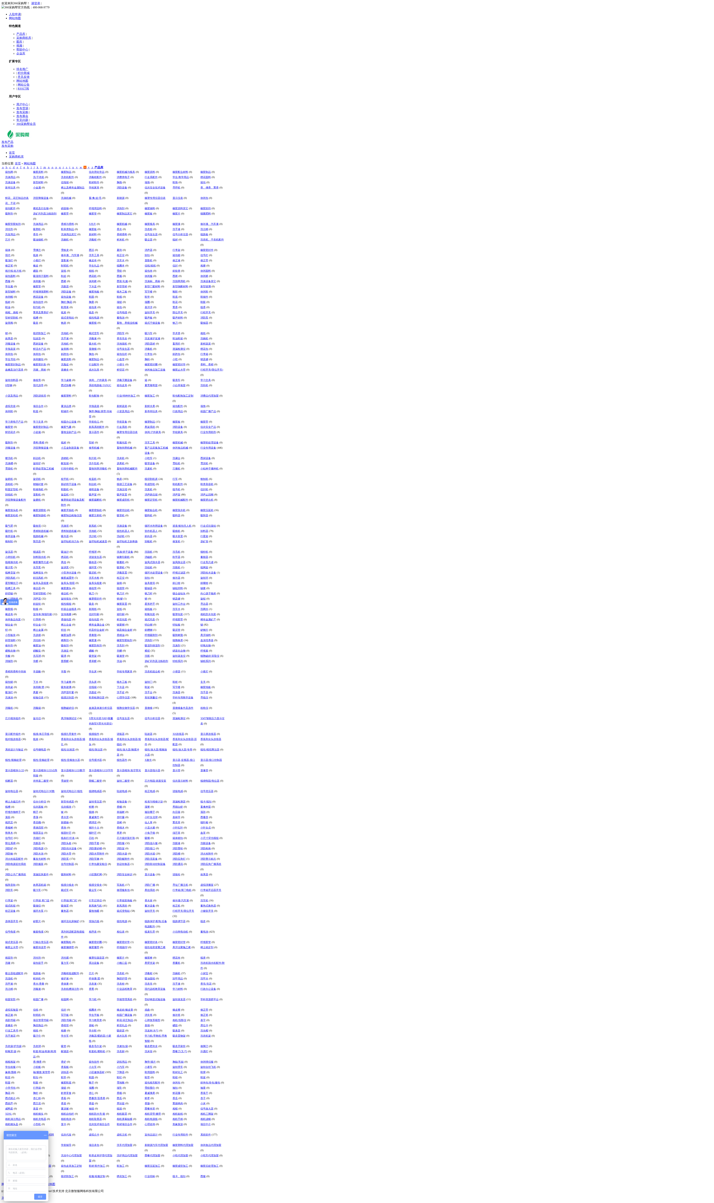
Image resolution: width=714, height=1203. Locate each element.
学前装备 (122, 421)
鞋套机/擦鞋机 (97, 1051)
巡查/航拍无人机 (182, 525)
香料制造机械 (69, 531)
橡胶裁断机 (95, 499)
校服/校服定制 (97, 1176)
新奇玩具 (10, 187)
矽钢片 (204, 630)
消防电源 (38, 848)
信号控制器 (67, 864)
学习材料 (178, 989)
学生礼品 (94, 265)
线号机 (176, 489)
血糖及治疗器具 (14, 369)
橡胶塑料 (66, 395)
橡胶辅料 (150, 208)
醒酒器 (65, 1051)
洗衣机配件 (67, 177)
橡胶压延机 (206, 510)
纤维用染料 (95, 208)
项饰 (147, 182)
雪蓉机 (9, 468)
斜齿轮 (37, 604)
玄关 (203, 682)
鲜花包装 (122, 619)
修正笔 (9, 265)
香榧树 (9, 827)
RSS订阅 (23, 88)
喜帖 (91, 1025)
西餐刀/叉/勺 (180, 1051)
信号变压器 (206, 791)
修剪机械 (94, 447)
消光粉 (37, 640)
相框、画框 (11, 312)
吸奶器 (121, 1030)
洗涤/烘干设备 (125, 551)
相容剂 (9, 957)
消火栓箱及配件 (14, 859)
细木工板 (122, 291)
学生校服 (10, 1067)
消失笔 (148, 1015)
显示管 (176, 770)
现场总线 (94, 921)
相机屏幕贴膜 (124, 1119)
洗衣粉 (148, 229)
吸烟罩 (65, 905)
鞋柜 (175, 682)
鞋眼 (203, 302)
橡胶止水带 (179, 369)
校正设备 (10, 911)
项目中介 (205, 1124)
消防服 (121, 843)
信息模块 (66, 806)
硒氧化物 (10, 650)
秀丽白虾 (178, 806)
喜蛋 (35, 1108)
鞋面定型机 (11, 489)
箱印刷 (121, 614)
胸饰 (119, 182)
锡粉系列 (205, 661)
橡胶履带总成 (41, 562)
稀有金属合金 (96, 624)
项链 (119, 302)
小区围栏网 (95, 874)
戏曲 (147, 1009)
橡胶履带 (94, 947)
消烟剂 (9, 661)
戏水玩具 (94, 369)
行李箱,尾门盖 (41, 900)
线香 (203, 307)
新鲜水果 (150, 406)
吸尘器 (148, 239)
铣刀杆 (148, 593)
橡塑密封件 (95, 598)
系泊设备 (94, 963)
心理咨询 (150, 1124)
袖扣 (175, 1087)
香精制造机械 (41, 531)
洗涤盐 (65, 650)
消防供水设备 (69, 848)
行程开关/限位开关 (183, 911)
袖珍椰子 (150, 812)
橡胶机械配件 (180, 499)
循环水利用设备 (154, 525)
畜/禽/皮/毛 (95, 198)
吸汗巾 (37, 1035)
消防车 (121, 333)
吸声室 (93, 494)
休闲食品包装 (13, 619)
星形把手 (150, 604)
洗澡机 (9, 978)
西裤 (175, 276)
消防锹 (9, 853)
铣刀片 (121, 593)
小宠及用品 (11, 395)
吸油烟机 (38, 239)
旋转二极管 (123, 780)
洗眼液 (176, 843)
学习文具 (205, 380)
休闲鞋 (204, 291)
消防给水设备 (208, 572)
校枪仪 (204, 708)
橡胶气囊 (66, 427)
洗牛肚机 (94, 463)
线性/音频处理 (41, 760)
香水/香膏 (38, 983)
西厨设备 (38, 343)
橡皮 (35, 265)
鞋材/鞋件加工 (97, 1166)
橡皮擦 (176, 1009)
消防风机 (10, 578)
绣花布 (176, 957)
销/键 (120, 598)
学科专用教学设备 (183, 697)
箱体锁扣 (178, 838)
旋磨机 (37, 499)
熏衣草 (176, 822)
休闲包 (204, 198)
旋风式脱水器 (152, 562)
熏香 (175, 307)
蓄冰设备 (150, 905)
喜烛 (147, 1025)
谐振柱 (176, 874)
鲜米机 (121, 239)
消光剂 (9, 229)
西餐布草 (150, 1108)
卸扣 (147, 255)
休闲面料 (205, 270)
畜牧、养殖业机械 (127, 323)
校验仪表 (38, 697)
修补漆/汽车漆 (181, 900)
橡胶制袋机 (39, 515)
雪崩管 (65, 780)
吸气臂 (9, 525)
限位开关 (178, 312)
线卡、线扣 (179, 1176)
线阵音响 (10, 885)
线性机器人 (123, 531)
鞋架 (147, 687)
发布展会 (22, 116)
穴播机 (176, 468)
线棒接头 (38, 572)
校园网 (65, 999)
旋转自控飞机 (208, 1067)
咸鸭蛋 (9, 1108)
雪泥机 (204, 463)
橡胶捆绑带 (67, 947)
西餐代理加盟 (152, 1155)
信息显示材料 (180, 780)
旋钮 (203, 598)
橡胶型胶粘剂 (13, 224)
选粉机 (9, 484)
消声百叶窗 (67, 692)
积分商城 (24, 73)
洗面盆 (93, 692)
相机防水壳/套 (97, 1113)
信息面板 (38, 806)
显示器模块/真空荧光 (129, 770)
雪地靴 (121, 1082)
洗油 (119, 661)
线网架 (204, 567)
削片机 (93, 458)
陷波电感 (122, 791)
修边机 (65, 593)
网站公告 (24, 84)
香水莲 (65, 817)
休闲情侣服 (206, 1061)
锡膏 (203, 588)
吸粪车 (176, 380)
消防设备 (122, 187)
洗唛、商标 (39, 369)
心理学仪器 (123, 697)
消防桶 (176, 853)
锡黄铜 (121, 624)
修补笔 (176, 1015)
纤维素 (204, 650)
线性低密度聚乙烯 (155, 947)
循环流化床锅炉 (70, 921)
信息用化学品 (96, 172)
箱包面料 (10, 276)
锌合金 (37, 624)
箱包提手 (38, 963)
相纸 (91, 270)
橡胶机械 (122, 224)
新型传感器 (67, 801)
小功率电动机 (180, 931)
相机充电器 (39, 1119)
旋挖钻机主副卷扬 (127, 541)
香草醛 (93, 661)
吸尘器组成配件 (14, 973)
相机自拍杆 (67, 1113)
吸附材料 (66, 874)
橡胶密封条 (39, 364)
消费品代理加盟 (209, 395)
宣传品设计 (151, 1134)
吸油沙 (65, 551)
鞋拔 (203, 1077)
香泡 (63, 827)
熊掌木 (9, 832)
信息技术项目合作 (99, 1124)
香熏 (91, 989)
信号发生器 (151, 234)
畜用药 (176, 343)
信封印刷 (94, 614)
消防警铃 (178, 848)
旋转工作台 (179, 604)
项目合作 (38, 406)
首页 (18, 163)
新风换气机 (95, 905)
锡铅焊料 (178, 588)
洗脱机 (148, 551)
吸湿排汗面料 (41, 276)
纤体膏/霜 (94, 978)
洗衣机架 (205, 1035)
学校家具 (94, 187)
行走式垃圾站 (208, 525)
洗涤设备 (10, 182)
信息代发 (66, 1134)
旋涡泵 (65, 567)
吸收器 (93, 562)
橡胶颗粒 (66, 942)
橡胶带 (65, 213)
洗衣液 (93, 983)
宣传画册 (66, 614)
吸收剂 (65, 645)
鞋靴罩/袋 (10, 1051)
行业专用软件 (180, 1134)
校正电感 (150, 791)
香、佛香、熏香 (209, 187)
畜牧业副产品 (69, 432)
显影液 (65, 260)
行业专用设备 (208, 447)
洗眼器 (65, 286)
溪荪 (7, 817)
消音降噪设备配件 (15, 499)
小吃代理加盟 (180, 1155)
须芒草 (176, 832)
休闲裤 (204, 276)
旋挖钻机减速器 (98, 541)
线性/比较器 (68, 749)
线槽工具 (10, 588)
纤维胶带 (178, 619)
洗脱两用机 (179, 281)
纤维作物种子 (13, 812)
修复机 (176, 541)
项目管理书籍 (41, 1020)
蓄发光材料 (39, 859)
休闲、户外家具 (98, 380)
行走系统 (122, 427)
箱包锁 (176, 255)
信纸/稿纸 (150, 265)
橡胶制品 (66, 172)
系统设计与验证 (14, 749)
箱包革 (93, 307)
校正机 (176, 905)
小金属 (37, 187)
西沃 (91, 250)
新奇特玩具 (151, 411)
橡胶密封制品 (13, 364)
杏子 (203, 1098)
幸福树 (121, 812)
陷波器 (37, 338)
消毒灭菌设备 (124, 380)
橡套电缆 (38, 931)
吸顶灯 (9, 260)
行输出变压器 (41, 942)
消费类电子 (123, 177)
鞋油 (7, 307)
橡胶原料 (38, 172)
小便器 (176, 671)
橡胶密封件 (206, 250)
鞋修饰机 (38, 489)
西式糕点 (10, 1098)
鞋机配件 (178, 484)
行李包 (148, 354)
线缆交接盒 (95, 885)
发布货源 (22, 108)
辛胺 (63, 671)
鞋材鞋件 (94, 182)
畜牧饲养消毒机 (98, 468)
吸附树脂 (178, 635)
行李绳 (37, 619)
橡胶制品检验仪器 (71, 515)
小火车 (93, 1067)
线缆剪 (121, 588)
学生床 (93, 671)
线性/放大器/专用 (182, 749)
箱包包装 (94, 619)
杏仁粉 (37, 1098)
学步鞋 (93, 1030)
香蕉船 (65, 1067)
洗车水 (121, 260)
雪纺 (119, 270)
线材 (175, 239)
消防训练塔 (39, 395)
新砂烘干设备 (69, 484)
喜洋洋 (148, 307)
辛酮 (119, 650)
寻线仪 (204, 697)
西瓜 (119, 1098)
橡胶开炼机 (67, 510)
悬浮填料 (205, 635)
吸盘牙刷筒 (179, 1046)
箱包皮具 (122, 385)
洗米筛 (148, 1051)
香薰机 (176, 963)
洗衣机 (121, 973)
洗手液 (176, 229)
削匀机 (37, 307)
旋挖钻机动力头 (70, 541)
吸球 (63, 656)
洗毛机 (176, 551)
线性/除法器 (96, 749)
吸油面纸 (150, 978)
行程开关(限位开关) (211, 369)
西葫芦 (9, 1103)
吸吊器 (65, 536)
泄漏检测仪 (179, 349)
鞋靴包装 (150, 614)
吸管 (63, 1046)
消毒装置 (122, 572)
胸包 (91, 354)
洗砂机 (121, 536)
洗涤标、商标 (152, 281)
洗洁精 (204, 229)
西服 (119, 276)
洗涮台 (176, 458)
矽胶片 (37, 921)
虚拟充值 (10, 406)
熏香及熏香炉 (41, 312)
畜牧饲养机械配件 (127, 468)
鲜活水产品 (39, 349)
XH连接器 (178, 734)
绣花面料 (205, 177)
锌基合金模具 (69, 609)
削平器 (176, 557)
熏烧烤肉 (178, 1103)
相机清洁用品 (13, 1119)
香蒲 (35, 817)
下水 (35, 682)
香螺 (119, 806)
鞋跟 (91, 296)
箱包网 (9, 172)
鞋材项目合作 (124, 1124)
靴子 (91, 1082)
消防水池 (38, 853)
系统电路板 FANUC (100, 385)
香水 (119, 229)
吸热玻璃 (66, 687)
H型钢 (8, 385)
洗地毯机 (122, 343)
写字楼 (148, 291)
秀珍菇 (121, 1103)
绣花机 (93, 276)
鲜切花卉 (10, 432)
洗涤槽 (9, 463)
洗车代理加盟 (124, 1145)
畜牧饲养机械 (124, 447)
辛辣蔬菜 (10, 349)
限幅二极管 (95, 780)
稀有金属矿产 (208, 619)
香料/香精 (38, 442)
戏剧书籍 (10, 1020)
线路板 (204, 234)
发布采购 (22, 112)
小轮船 (37, 1067)
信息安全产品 (208, 427)
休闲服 (148, 276)
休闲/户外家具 (153, 432)
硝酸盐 (37, 650)
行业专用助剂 (208, 432)
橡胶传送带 (39, 947)
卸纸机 (9, 494)
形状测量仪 (151, 697)
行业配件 (94, 364)
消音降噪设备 (41, 198)
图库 (19, 41)
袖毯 (91, 1108)
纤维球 (93, 551)
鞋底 (175, 296)
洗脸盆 (65, 364)
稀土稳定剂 (206, 947)
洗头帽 (204, 1030)
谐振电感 (178, 791)
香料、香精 (206, 364)
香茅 (119, 832)
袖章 (203, 1087)
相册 (203, 265)
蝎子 (35, 812)
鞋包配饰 (94, 395)
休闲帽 (9, 296)
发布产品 (7, 141)
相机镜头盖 (11, 1124)
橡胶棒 (148, 957)
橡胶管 (93, 213)
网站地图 (15, 18)
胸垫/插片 (150, 1061)
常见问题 (22, 120)
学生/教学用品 (181, 177)
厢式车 (65, 890)
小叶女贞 (205, 827)
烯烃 (147, 650)
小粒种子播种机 (209, 468)
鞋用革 (65, 307)
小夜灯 (37, 260)
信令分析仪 (39, 801)
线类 (203, 957)
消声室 (176, 494)
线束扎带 (150, 931)
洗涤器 (176, 692)
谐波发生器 (95, 557)
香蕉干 (204, 1093)
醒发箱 (65, 463)
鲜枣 (147, 1098)
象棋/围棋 (10, 1072)
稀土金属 (38, 630)
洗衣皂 (148, 983)
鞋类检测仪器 (96, 697)
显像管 (204, 770)
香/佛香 (37, 1061)
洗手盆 (121, 692)
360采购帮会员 (26, 123)
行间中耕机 (67, 468)
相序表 (93, 931)
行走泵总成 (206, 562)
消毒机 (148, 349)
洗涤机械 (66, 198)
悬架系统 (150, 427)
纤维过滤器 (179, 572)
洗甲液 (9, 983)
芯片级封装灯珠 (126, 838)
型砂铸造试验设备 (155, 999)
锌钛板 (176, 624)
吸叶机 (9, 531)
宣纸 (63, 270)
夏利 (119, 250)
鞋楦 (175, 1077)
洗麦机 (148, 468)
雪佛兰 (37, 250)
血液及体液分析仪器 (100, 708)
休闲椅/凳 (38, 687)
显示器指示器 (152, 770)
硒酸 (91, 650)
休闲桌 (9, 687)
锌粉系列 (178, 661)
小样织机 (10, 557)
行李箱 (204, 354)
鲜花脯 (176, 1093)
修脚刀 (204, 1046)
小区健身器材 (96, 1072)
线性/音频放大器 (70, 760)
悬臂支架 (150, 963)
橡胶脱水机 (179, 510)
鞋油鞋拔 (178, 338)
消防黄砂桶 (95, 848)
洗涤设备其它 (208, 281)
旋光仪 (37, 718)
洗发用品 (10, 234)
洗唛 (7, 963)
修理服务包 (123, 890)
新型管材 (122, 286)
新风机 (93, 525)
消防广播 (150, 885)
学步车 (65, 1035)
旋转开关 (150, 312)
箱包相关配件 (152, 1082)
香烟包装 (66, 619)
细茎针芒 (66, 832)
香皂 (35, 234)
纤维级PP (122, 947)
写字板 (65, 1015)
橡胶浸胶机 (39, 510)
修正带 (204, 260)
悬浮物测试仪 (69, 718)
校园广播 (38, 999)
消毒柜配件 (95, 177)
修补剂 (9, 645)
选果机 (121, 463)
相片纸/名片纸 (13, 270)
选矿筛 (204, 541)
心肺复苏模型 (152, 1020)
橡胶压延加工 (152, 1166)
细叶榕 (204, 822)
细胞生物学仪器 (126, 708)
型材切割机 (11, 317)
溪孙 (203, 812)
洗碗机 (65, 239)
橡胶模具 (150, 224)
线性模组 (66, 604)
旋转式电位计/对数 (44, 791)
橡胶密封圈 (151, 364)
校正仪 (121, 255)
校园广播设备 (124, 1015)
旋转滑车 (178, 1067)
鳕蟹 (91, 806)
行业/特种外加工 (126, 395)
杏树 (119, 822)
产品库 (20, 33)
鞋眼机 (65, 489)
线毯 (119, 1108)
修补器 (176, 578)
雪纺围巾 (150, 1087)
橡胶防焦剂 (95, 645)
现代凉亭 (38, 385)
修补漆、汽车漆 (209, 224)
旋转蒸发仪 (179, 656)
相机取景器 (95, 1119)
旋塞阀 (9, 323)
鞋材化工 (178, 1072)
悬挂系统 (150, 890)
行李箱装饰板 (124, 900)
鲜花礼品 (122, 1025)
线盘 (91, 312)
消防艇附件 (123, 859)
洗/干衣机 (38, 177)
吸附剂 (9, 213)
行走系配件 (151, 177)
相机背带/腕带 (153, 1113)
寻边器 (204, 604)
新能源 (121, 198)
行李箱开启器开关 (210, 890)
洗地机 (65, 333)
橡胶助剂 (205, 208)
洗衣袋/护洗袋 (13, 1046)
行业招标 (150, 1176)
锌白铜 (148, 624)
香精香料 (122, 234)
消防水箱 (150, 853)
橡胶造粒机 (11, 515)
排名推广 (22, 69)
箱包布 (148, 270)
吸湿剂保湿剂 (152, 645)
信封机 (204, 489)
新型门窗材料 (152, 286)
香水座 (148, 900)
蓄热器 (65, 911)
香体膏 (65, 983)
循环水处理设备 (154, 572)
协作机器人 (151, 531)
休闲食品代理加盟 (210, 1145)
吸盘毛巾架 (95, 1046)
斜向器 (148, 536)
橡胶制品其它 (124, 213)
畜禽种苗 (205, 806)
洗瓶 (147, 656)
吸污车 (148, 333)
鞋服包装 (122, 442)
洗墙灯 (37, 838)
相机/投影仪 (179, 1020)
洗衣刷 (121, 1051)
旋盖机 (65, 494)
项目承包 (94, 1145)
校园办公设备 (69, 421)
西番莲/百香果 (97, 1098)
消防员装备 (151, 859)
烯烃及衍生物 (41, 208)
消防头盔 (66, 843)
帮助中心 (22, 49)
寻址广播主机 (180, 885)
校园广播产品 (208, 411)
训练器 (65, 1072)
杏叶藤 (121, 817)
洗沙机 (93, 536)
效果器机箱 (39, 885)
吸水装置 (178, 536)
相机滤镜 (205, 1119)
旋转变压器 (95, 801)
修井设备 (10, 536)
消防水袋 (122, 853)
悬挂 (63, 562)
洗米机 (121, 458)
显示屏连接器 (208, 734)
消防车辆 (94, 859)
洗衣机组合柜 (152, 671)
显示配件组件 (13, 734)
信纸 (35, 1009)
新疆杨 (65, 822)
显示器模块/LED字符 (101, 770)
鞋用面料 (150, 1072)
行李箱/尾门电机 (182, 890)
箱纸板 (148, 609)
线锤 (91, 812)
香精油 (121, 635)
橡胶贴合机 (151, 510)
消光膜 (65, 957)
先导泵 (37, 567)
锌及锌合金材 (96, 630)
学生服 (9, 286)
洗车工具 (94, 255)
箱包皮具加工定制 (71, 1166)
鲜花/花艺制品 (125, 1020)
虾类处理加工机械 (43, 468)
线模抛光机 (11, 562)
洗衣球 (37, 1046)
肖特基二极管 (41, 780)
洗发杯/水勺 (151, 1030)
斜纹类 (176, 270)
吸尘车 (93, 890)
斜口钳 (176, 583)
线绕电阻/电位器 (209, 780)
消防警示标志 (208, 859)
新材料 (93, 234)
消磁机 (148, 557)
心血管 (121, 359)
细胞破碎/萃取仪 (209, 656)
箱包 (203, 182)
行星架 (204, 536)
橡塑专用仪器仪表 (155, 198)
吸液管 (121, 656)
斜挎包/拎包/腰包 (210, 1082)
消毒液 (93, 338)
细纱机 (204, 551)
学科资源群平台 (209, 999)
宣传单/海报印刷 (42, 614)
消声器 (148, 250)
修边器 (37, 588)
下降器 (121, 1072)
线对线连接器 (13, 739)
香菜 (63, 1103)
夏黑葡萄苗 (151, 385)
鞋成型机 (150, 484)
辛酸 (7, 656)
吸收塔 (37, 525)
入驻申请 (15, 14)
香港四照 (38, 827)
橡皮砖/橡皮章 (125, 1009)
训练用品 (122, 1061)
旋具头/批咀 (68, 583)
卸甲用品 (178, 978)
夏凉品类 (66, 406)
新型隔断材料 (180, 286)
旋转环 (204, 578)
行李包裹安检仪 (98, 864)
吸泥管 (176, 630)
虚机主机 (122, 1134)
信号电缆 (122, 312)
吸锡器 (204, 323)
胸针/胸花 (66, 302)
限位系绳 (10, 843)
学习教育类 (95, 1020)
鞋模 (119, 296)
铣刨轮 (9, 541)
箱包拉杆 (122, 354)
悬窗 (35, 692)
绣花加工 (122, 1176)
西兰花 (37, 1103)
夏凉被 (65, 1108)
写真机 (121, 885)
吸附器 (204, 515)
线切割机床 (151, 479)
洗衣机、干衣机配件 (212, 239)
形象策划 (178, 1124)
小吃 (175, 359)
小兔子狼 (150, 832)
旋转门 (148, 682)
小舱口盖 (122, 963)
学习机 (93, 999)
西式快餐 (66, 385)
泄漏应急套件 (41, 874)
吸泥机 (93, 572)
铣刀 (175, 323)
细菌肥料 (205, 213)
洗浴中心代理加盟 (71, 1155)
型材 (91, 442)
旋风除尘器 (179, 562)
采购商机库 (23, 37)
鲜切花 (121, 369)
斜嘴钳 (204, 583)
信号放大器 (206, 1108)
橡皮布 (93, 260)
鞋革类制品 (67, 229)
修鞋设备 (94, 489)
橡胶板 (148, 213)
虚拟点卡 (94, 1134)
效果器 (9, 338)
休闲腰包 (38, 359)
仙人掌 (148, 822)
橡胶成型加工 (180, 1166)
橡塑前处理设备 (209, 442)
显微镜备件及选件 (183, 708)
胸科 (147, 359)
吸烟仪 (37, 905)
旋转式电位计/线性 (72, 791)
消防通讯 (178, 864)
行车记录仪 (95, 900)
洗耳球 (37, 656)
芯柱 (91, 838)
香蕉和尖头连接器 (210, 739)
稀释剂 (65, 640)
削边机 (93, 484)
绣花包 (204, 349)
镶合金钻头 (179, 593)
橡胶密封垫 (179, 364)
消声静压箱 (151, 494)
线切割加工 (39, 333)
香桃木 (121, 827)
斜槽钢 (148, 630)
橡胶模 (93, 323)
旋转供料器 (11, 380)
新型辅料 (10, 291)
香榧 (119, 1093)
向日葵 (176, 812)
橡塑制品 (150, 421)
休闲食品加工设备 (155, 369)
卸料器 (204, 531)
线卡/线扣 (206, 801)
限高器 (37, 541)
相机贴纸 (178, 1113)
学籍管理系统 (124, 999)
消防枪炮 (205, 848)
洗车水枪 (94, 578)
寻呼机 (176, 187)
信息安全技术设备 (155, 187)
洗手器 (204, 692)
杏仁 (91, 1093)
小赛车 (148, 1067)
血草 (203, 832)
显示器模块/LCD (14, 770)
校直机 (93, 479)
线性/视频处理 (13, 760)
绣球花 (93, 822)
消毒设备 (10, 343)
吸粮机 (176, 531)
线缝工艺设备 (124, 484)
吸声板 (148, 317)
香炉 (63, 1061)
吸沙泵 (9, 567)
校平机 (65, 479)
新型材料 (38, 182)
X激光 (148, 760)
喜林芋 (176, 817)
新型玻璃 (205, 286)
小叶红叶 (178, 827)
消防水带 (66, 853)
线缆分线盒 (67, 885)
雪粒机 (176, 463)
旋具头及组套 (41, 583)
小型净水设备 (69, 572)
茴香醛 (65, 661)
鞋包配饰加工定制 (183, 395)
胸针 (35, 1093)
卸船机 (148, 541)
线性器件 (122, 760)
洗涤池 (9, 697)
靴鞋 (175, 291)
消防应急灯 (179, 859)
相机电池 (66, 1119)
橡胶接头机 (11, 510)
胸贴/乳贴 (178, 1061)
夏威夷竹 (94, 817)
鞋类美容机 (206, 484)
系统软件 (205, 1134)
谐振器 (121, 734)
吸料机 (148, 515)
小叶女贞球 (151, 817)
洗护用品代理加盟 (127, 1155)
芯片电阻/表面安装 (155, 780)
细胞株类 (178, 640)
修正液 (176, 260)
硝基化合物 (179, 650)
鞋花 (175, 302)
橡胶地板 (94, 291)
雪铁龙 (65, 250)
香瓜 (175, 1098)
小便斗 (121, 364)
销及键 (204, 359)
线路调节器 (179, 921)
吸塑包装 (178, 614)
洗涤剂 (176, 645)
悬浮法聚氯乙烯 (182, 947)
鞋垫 (147, 296)
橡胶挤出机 (206, 499)
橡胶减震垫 (67, 578)
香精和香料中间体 (15, 671)
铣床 (63, 323)
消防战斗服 (151, 843)
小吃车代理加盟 (209, 1155)
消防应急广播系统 (210, 864)
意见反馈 (24, 76)
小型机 (37, 1124)
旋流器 (9, 551)
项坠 (119, 1087)
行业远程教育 (124, 989)
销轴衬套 (38, 484)
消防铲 (9, 848)
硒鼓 (35, 270)
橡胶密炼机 (95, 510)
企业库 (20, 53)
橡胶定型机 (151, 499)
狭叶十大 (94, 827)
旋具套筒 (150, 583)
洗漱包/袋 (122, 1046)
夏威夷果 (150, 1093)
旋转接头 (66, 598)
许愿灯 (204, 1051)
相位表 (121, 931)
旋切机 (37, 479)
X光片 (92, 224)
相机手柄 (178, 1119)
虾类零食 (66, 1093)
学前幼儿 (94, 421)
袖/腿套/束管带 (41, 1072)
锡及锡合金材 (124, 630)
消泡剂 (121, 208)
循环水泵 (38, 911)
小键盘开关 (206, 911)
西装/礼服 (122, 281)
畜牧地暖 (94, 911)
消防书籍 (66, 1020)
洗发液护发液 (152, 338)
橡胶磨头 (66, 588)
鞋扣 (35, 1077)
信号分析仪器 (180, 234)
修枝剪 (37, 380)
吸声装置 (122, 494)
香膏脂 (93, 635)
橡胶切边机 (123, 510)
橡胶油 (37, 645)
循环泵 (93, 567)
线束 (35, 255)
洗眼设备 (205, 843)
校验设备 (122, 801)
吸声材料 (178, 317)
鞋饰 (175, 182)
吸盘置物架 (179, 1035)
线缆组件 (94, 734)
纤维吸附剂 (151, 635)
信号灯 (204, 255)
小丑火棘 (150, 827)
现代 (7, 255)
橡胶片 (176, 213)
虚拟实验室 (11, 1009)
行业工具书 (11, 1030)
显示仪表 (178, 198)
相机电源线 (151, 1119)
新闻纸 (93, 609)
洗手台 (148, 692)
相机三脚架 (206, 1113)
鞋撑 (203, 1072)
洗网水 (204, 609)
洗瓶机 (176, 567)
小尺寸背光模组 (209, 838)
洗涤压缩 (122, 489)
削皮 (63, 276)
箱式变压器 (11, 942)
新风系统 (122, 905)
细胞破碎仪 (67, 708)
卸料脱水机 (39, 557)
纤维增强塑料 (41, 291)
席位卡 (204, 1025)
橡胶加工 (150, 395)
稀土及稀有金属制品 (72, 187)
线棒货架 (10, 572)
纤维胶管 (205, 942)
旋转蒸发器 (179, 999)
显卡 (63, 1124)
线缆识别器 (67, 697)
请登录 (35, 3)
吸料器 (176, 515)
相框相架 (10, 1061)
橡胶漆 (176, 224)
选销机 (65, 458)
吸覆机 (121, 562)
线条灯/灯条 (68, 838)
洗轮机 (204, 385)
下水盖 (93, 286)
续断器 (9, 780)
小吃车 (148, 458)
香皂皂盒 (122, 338)
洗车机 (204, 900)
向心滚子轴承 (208, 593)
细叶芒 (93, 832)
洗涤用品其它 (69, 234)
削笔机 (65, 265)
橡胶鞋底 (66, 1082)
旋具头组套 (95, 583)
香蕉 (63, 1098)
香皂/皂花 (206, 983)
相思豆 (9, 822)
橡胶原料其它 (180, 208)
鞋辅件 (204, 296)
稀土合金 (66, 624)
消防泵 (204, 317)
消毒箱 (37, 708)
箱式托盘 (150, 619)
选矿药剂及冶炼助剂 (45, 213)
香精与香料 (67, 224)
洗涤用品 (10, 177)
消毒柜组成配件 (70, 973)
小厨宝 (204, 973)
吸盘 (35, 323)
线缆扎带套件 (69, 734)
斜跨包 (65, 354)
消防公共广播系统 (15, 874)
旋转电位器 (11, 791)
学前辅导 (66, 1145)
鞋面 (7, 1082)
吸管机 (121, 515)
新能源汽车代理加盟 (156, 1145)
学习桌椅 (66, 380)
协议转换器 (123, 864)
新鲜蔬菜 (205, 343)
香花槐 (37, 822)
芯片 (7, 239)
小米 (203, 1103)
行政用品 (178, 411)
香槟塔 (65, 1025)
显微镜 (93, 349)
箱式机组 (10, 905)
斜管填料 (10, 640)
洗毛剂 (121, 645)
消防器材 (150, 343)
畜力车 (65, 963)
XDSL (8, 1113)
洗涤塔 (65, 525)
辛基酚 (37, 671)
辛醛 (35, 661)
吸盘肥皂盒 (151, 1046)
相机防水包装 (208, 614)
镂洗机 (9, 458)
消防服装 (38, 864)
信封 (175, 265)
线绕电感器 (95, 791)
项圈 (147, 302)
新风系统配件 (96, 427)
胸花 (7, 1093)
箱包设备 (66, 296)
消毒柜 (93, 239)
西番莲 (204, 817)
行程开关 (205, 312)
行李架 (176, 250)
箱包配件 (10, 208)
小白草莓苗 (179, 385)
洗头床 (93, 682)
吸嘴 (147, 838)
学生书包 (10, 359)
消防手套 (94, 843)
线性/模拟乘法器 (209, 749)
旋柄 (119, 583)
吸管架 (93, 656)
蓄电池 (121, 317)
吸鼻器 (176, 1030)
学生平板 (94, 1015)
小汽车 (121, 1067)
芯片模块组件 (13, 718)
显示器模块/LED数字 (73, 770)
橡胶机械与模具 (126, 172)
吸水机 (93, 343)
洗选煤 (37, 635)
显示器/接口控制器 (211, 760)
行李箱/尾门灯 (69, 900)
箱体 (7, 250)
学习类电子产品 (14, 421)
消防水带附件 (96, 853)
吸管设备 (150, 463)
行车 (175, 479)
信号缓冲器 (95, 760)
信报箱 (65, 182)
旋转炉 (37, 463)
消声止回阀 (206, 494)
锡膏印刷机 (123, 557)
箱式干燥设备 (152, 323)
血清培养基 (206, 640)
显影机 (148, 260)
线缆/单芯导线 (41, 734)
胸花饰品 (38, 1025)
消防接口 (150, 848)
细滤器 (37, 551)
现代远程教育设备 (155, 989)
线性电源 (94, 317)
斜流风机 (38, 578)
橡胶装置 (122, 604)
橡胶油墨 (66, 635)
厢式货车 (94, 333)
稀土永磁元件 (13, 801)
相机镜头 (38, 1113)
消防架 (121, 848)
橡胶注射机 (95, 515)
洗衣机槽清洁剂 (70, 989)
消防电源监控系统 (15, 864)
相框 (175, 1108)
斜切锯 (9, 593)
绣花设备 (38, 296)
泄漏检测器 (179, 801)
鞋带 (147, 1077)
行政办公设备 (208, 989)
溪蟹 (147, 806)
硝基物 (65, 208)
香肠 (147, 1103)
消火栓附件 (206, 853)
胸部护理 (122, 978)
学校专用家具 (124, 671)
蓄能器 (204, 557)
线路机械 (38, 536)
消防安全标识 (124, 874)
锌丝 (63, 630)
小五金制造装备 (70, 447)
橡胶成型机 (123, 499)
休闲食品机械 (180, 447)
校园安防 (10, 999)
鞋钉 (119, 1077)
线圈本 (121, 265)
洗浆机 (148, 489)
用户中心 (22, 104)
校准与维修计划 (154, 801)
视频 (19, 45)
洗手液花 (10, 1035)
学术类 (176, 333)
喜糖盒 (65, 369)
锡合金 (9, 624)
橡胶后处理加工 (209, 1166)
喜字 (203, 1020)
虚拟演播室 (206, 885)
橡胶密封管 (179, 942)
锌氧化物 (205, 645)
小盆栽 (37, 432)
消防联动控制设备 (155, 864)
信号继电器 (39, 749)
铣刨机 (204, 479)
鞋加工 (121, 1166)
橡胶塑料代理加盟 (183, 1145)
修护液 (65, 978)
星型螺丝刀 (11, 583)
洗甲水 (204, 978)
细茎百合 (38, 832)
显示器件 (94, 432)
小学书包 (10, 1087)
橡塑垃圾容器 (96, 957)
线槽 (35, 317)
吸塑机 (37, 229)
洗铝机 (148, 567)
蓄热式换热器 (208, 905)
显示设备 (150, 874)
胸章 (91, 302)
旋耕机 (9, 479)
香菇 (91, 1103)
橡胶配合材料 (180, 172)
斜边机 (37, 458)
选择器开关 (11, 921)
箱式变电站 (67, 317)
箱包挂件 (38, 302)
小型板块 (10, 635)
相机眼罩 (122, 1113)
